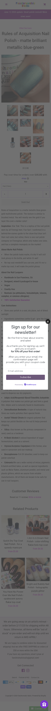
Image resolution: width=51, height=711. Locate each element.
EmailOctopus (31, 384)
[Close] (48, 321)
